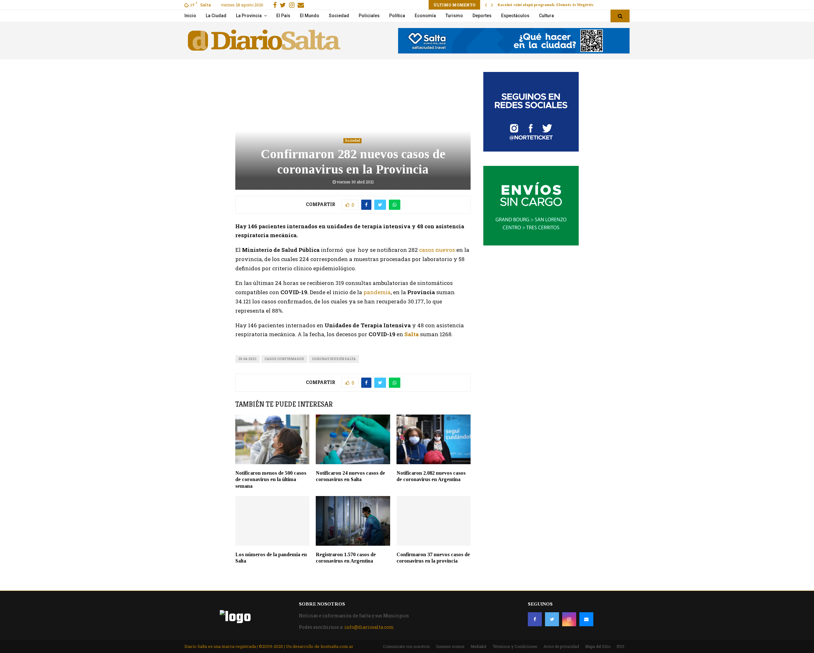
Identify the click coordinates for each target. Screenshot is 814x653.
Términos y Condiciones (515, 646)
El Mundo (309, 15)
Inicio (190, 15)
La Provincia (249, 15)
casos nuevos (437, 249)
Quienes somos (450, 646)
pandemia (377, 292)
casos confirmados (284, 359)
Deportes (482, 15)
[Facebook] (535, 619)
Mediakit (478, 646)
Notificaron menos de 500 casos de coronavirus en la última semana (270, 479)
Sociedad (339, 15)
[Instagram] (569, 619)
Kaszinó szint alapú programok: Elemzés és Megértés (546, 5)
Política (397, 15)
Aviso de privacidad (561, 646)
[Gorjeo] (552, 619)
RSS (620, 646)
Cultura (546, 15)
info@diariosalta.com (369, 627)
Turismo (454, 15)
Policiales (369, 15)
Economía (425, 15)
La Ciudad (216, 15)
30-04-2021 (247, 359)
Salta (411, 334)
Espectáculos (515, 15)
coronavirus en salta (334, 359)
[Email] (586, 619)
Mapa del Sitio (597, 646)
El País (283, 15)
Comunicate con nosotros (406, 646)
